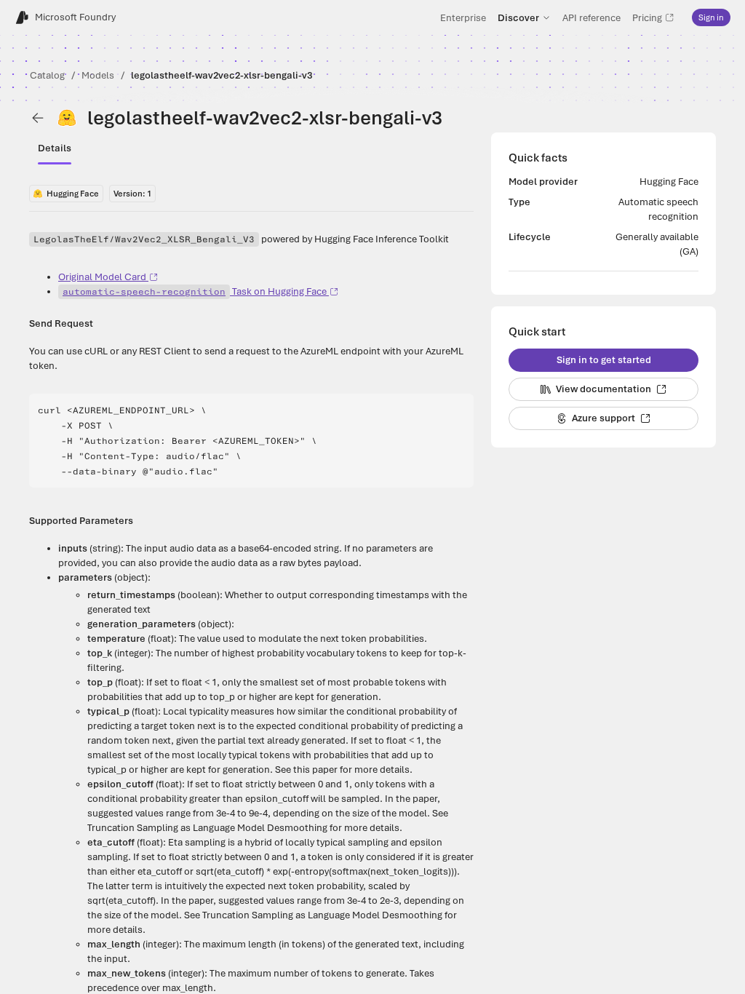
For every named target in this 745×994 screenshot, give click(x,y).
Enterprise (463, 17)
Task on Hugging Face (195, 291)
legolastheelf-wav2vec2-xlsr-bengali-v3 (221, 75)
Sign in (711, 17)
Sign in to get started (604, 360)
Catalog (47, 75)
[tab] (54, 148)
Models (97, 75)
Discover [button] (518, 17)
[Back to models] (38, 118)
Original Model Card (102, 277)
